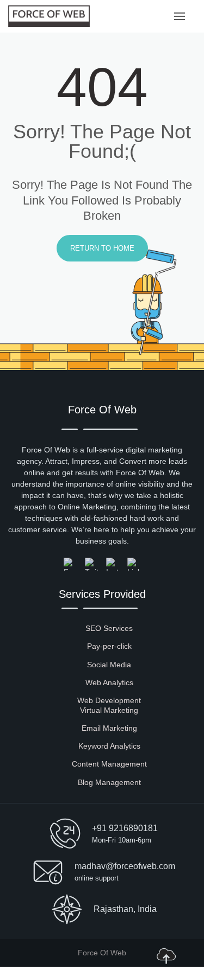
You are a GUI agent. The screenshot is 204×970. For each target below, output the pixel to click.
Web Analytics (109, 682)
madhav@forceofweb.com (125, 866)
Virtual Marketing (109, 710)
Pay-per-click (109, 646)
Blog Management (109, 782)
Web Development (109, 700)
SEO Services (109, 628)
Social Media (109, 664)
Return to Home (102, 248)
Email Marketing (109, 728)
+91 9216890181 (125, 828)
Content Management (109, 764)
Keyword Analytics (109, 746)
